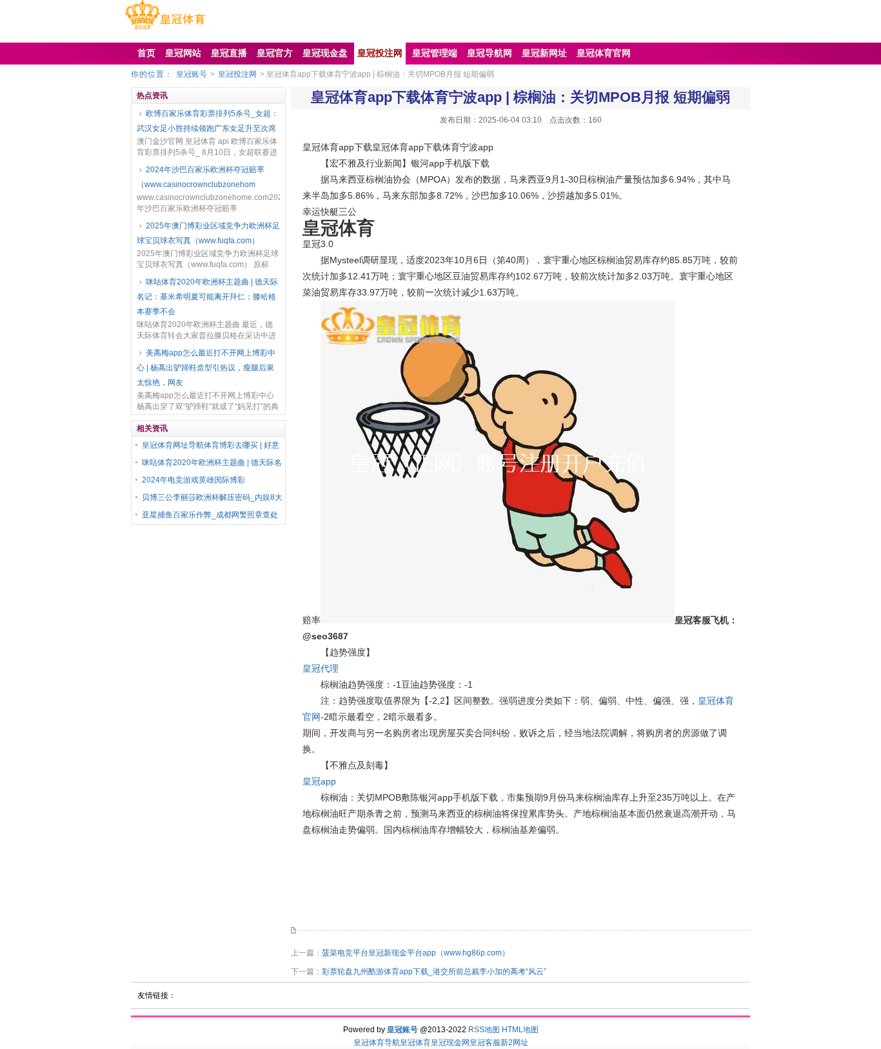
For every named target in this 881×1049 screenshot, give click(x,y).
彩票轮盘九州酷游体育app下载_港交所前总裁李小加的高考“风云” (434, 971)
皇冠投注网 (237, 74)
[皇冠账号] (164, 29)
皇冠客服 (485, 1042)
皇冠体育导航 (376, 1042)
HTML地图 (520, 1029)
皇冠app (319, 781)
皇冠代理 (320, 668)
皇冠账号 (191, 74)
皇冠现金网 (450, 1042)
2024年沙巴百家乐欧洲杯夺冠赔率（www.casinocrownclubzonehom (200, 177)
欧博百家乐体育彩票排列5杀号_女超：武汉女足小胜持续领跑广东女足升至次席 (208, 121)
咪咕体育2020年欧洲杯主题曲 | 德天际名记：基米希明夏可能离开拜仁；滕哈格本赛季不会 (207, 296)
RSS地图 (484, 1029)
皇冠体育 (415, 1042)
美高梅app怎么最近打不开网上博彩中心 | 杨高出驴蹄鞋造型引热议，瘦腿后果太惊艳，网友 (206, 367)
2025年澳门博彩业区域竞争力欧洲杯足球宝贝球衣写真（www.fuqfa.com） (208, 233)
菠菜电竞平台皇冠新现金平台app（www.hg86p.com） (416, 952)
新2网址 (514, 1042)
